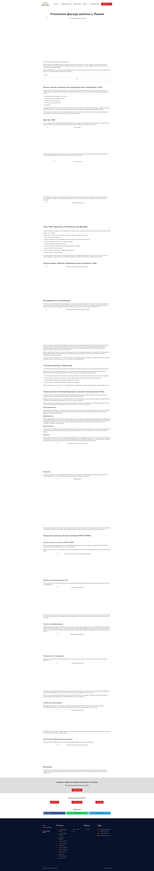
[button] (106, 4)
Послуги (56, 4)
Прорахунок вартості (66, 4)
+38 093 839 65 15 (94, 4)
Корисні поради (77, 4)
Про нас (85, 4)
